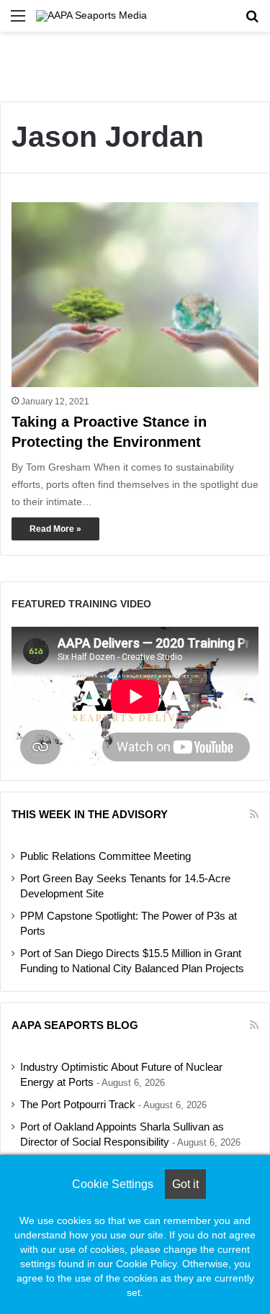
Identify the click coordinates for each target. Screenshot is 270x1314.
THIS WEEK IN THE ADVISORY (90, 814)
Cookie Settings (112, 1184)
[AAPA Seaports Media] (91, 16)
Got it (185, 1184)
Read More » (55, 529)
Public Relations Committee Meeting (105, 856)
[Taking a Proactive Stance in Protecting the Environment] (135, 294)
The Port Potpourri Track (77, 1104)
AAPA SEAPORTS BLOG (75, 1025)
